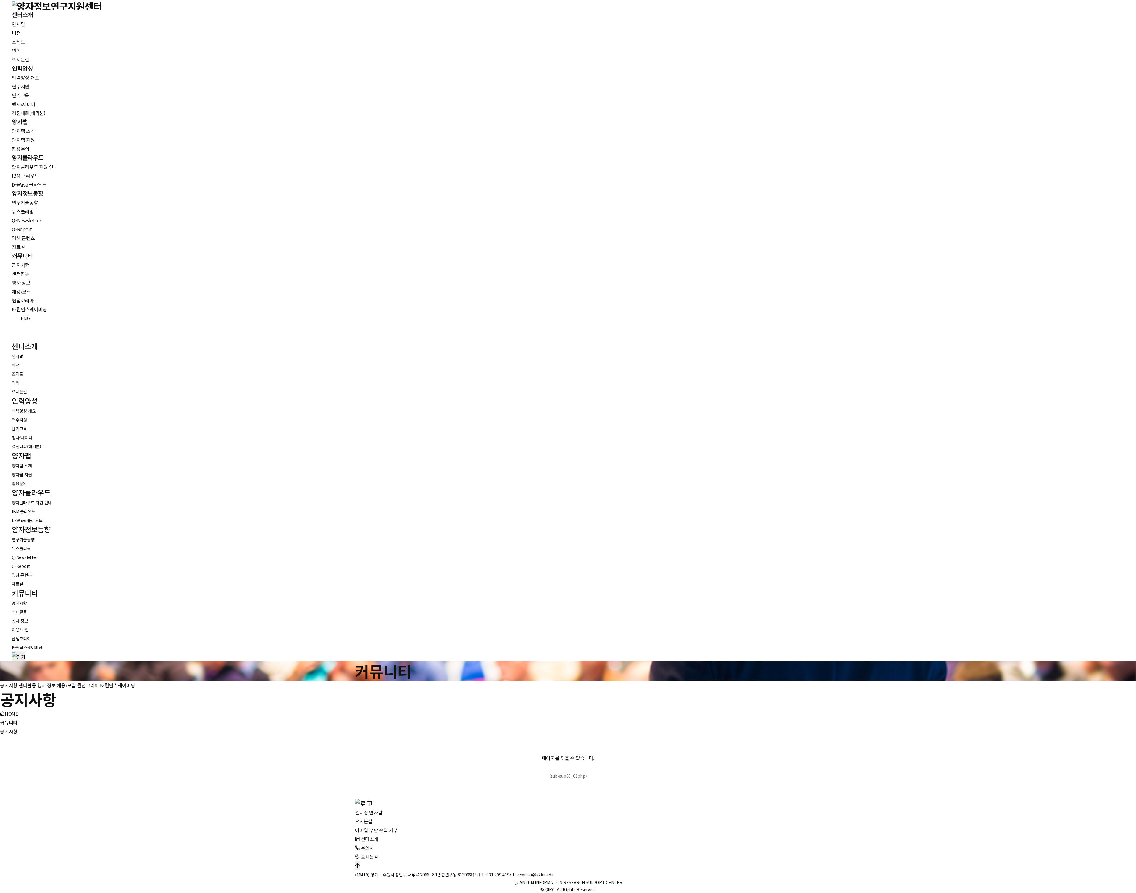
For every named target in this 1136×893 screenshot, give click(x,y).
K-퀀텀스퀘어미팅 (117, 685)
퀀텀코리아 (88, 685)
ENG (22, 318)
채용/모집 (66, 685)
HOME (11, 713)
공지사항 (8, 685)
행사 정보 (46, 685)
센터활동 (27, 685)
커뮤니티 (8, 722)
